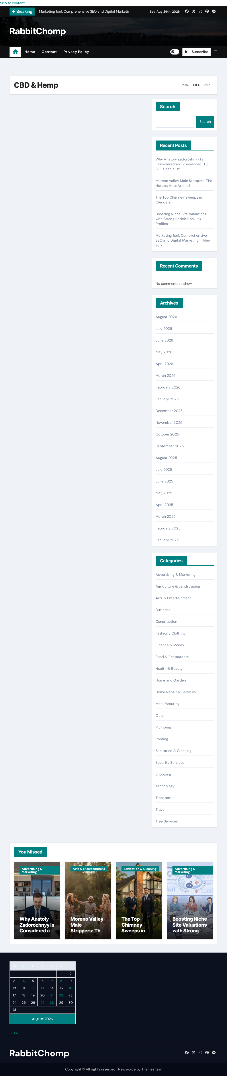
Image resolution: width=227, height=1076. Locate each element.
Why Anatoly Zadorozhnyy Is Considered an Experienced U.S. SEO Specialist (182, 164)
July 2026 (164, 328)
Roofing (162, 739)
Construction (166, 621)
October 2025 (167, 434)
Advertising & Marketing (176, 574)
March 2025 (166, 516)
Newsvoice (127, 1069)
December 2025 (169, 410)
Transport (164, 797)
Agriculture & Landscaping (178, 586)
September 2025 (170, 446)
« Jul (14, 1033)
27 (42, 1002)
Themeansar (151, 1069)
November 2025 (169, 422)
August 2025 (166, 457)
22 (61, 995)
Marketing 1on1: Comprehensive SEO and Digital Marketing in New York (183, 240)
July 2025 (164, 469)
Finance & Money (170, 645)
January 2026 (167, 399)
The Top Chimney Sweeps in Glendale (133, 927)
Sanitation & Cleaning (174, 750)
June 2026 (164, 340)
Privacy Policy (76, 51)
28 (52, 1002)
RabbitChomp (38, 31)
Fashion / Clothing (171, 633)
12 (33, 988)
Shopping (163, 774)
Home (30, 51)
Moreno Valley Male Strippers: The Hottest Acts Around (184, 183)
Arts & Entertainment (173, 598)
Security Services (170, 762)
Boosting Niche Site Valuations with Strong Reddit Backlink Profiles (181, 219)
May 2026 (164, 352)
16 (70, 988)
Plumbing (163, 727)
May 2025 (164, 493)
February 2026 (168, 387)
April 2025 (164, 504)
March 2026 (166, 375)
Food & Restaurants (172, 656)
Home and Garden (171, 680)
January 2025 (167, 540)
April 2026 (164, 363)
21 (51, 995)
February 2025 (168, 528)
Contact (49, 51)
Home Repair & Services (176, 692)
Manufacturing (168, 703)
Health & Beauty (169, 668)
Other (160, 715)
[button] (215, 52)
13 (42, 988)
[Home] (15, 52)
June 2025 (164, 481)
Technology (165, 786)
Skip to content (12, 3)
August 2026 (166, 316)
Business (163, 609)
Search (168, 106)
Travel (161, 809)
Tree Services (167, 821)
